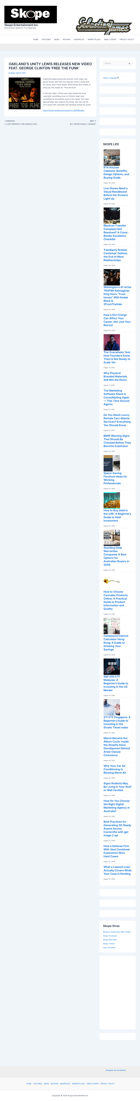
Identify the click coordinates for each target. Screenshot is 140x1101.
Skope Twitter (109, 943)
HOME (29, 1084)
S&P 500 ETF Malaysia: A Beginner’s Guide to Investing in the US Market (116, 682)
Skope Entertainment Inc (21, 24)
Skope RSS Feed (110, 939)
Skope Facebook (110, 935)
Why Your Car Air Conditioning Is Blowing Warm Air (115, 769)
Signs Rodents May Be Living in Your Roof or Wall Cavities (117, 786)
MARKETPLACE (78, 1084)
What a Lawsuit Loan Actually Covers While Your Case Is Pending (118, 870)
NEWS (46, 1084)
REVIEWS (54, 1084)
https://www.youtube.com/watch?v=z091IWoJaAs (63, 110)
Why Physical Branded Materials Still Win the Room (115, 376)
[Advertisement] (119, 991)
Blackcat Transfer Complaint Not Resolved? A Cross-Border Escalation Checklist (116, 231)
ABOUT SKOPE (93, 1084)
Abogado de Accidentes (116, 1070)
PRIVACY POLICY (108, 1084)
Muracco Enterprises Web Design (116, 931)
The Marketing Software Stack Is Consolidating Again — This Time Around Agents (116, 396)
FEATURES (37, 1084)
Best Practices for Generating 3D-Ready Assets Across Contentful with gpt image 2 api (117, 828)
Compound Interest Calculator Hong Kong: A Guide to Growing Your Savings (116, 642)
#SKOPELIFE (65, 1084)
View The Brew (109, 947)
